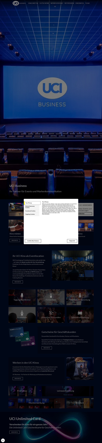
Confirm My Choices (33, 240)
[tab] (32, 203)
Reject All (72, 240)
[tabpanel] (60, 208)
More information (45, 213)
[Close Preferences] (3, 440)
